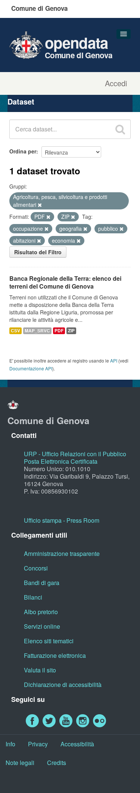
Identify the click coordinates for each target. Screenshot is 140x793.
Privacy (38, 744)
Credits (56, 762)
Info (10, 744)
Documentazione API (30, 368)
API (113, 360)
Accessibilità (77, 744)
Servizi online (42, 626)
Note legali (20, 762)
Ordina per (22, 151)
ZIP (71, 330)
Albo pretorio (41, 611)
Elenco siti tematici (49, 641)
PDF (59, 330)
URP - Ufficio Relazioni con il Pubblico (75, 454)
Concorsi (36, 568)
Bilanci (33, 597)
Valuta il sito (40, 670)
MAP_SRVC (37, 330)
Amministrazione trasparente (62, 553)
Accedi (116, 83)
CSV (15, 330)
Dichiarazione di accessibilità (63, 684)
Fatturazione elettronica (55, 655)
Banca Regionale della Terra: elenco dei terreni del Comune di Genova (65, 282)
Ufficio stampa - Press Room (61, 520)
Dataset (20, 101)
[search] (120, 129)
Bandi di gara (41, 582)
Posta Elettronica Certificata (60, 461)
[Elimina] (40, 205)
